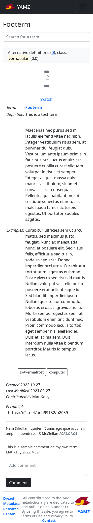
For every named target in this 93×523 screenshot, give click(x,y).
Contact (49, 520)
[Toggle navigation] (83, 7)
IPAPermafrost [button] (32, 372)
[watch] (47, 99)
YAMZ (23, 6)
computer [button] (57, 372)
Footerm (33, 107)
